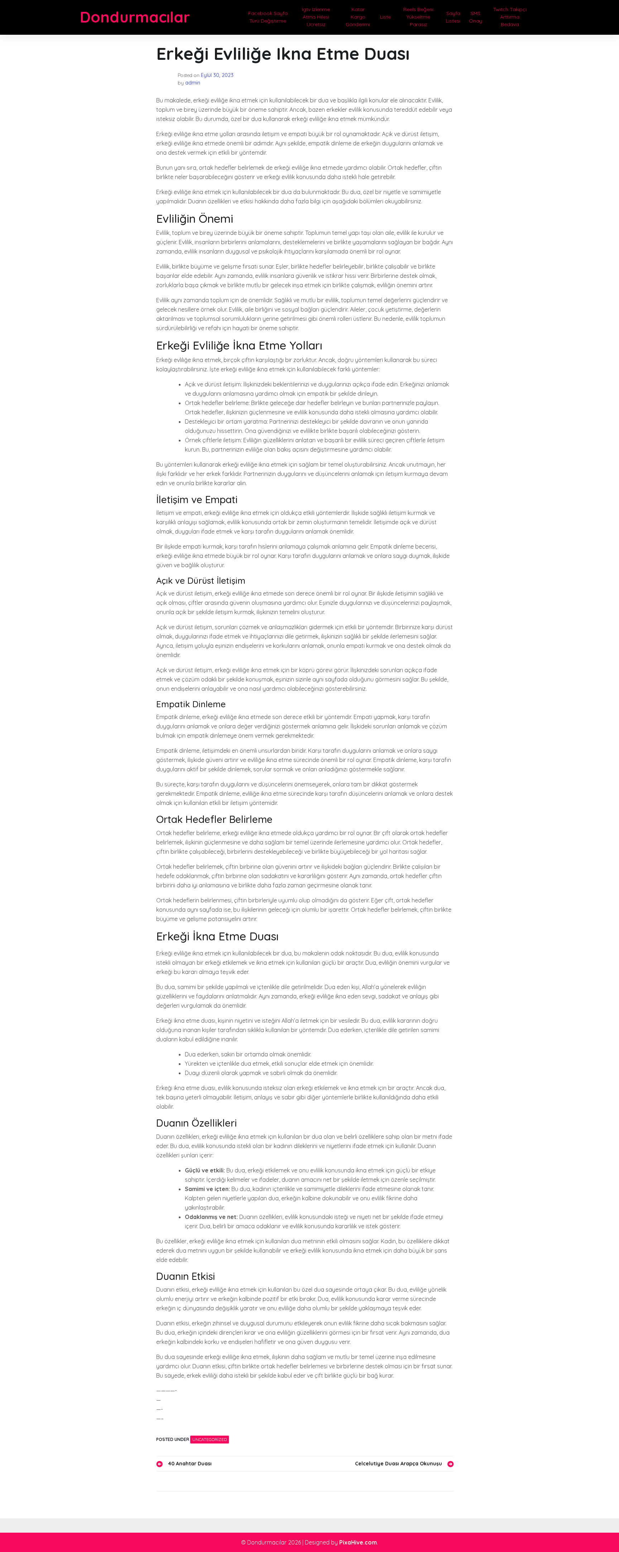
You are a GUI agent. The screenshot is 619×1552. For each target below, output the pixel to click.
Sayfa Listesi (453, 17)
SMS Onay (475, 17)
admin (192, 82)
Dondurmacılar (135, 17)
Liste (385, 17)
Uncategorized (209, 1439)
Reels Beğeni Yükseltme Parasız (418, 17)
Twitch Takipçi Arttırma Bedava (510, 17)
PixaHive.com (358, 1542)
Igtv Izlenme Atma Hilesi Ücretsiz (316, 17)
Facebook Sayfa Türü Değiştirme (268, 17)
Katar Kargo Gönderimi (358, 17)
